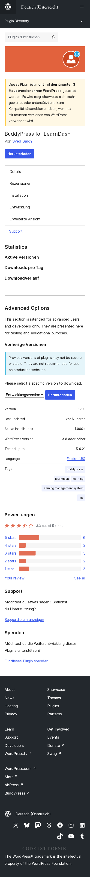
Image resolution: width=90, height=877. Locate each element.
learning (78, 478)
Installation (18, 195)
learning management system (63, 488)
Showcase (56, 689)
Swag (54, 753)
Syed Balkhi (22, 141)
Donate (56, 745)
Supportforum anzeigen (24, 619)
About (10, 689)
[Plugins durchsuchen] (53, 37)
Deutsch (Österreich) (33, 814)
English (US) (76, 459)
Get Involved (58, 729)
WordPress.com (20, 768)
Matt (11, 777)
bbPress (14, 785)
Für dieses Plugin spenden (26, 661)
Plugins (53, 706)
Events (53, 737)
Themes (54, 698)
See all (79, 578)
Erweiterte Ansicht (25, 219)
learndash (62, 478)
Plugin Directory (17, 21)
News (9, 698)
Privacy (11, 714)
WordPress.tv (18, 753)
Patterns (54, 714)
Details (15, 171)
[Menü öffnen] (82, 7)
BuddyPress (17, 793)
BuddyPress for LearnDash (38, 134)
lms (81, 497)
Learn (9, 729)
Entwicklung (19, 207)
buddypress (75, 469)
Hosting (11, 706)
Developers (14, 745)
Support (16, 231)
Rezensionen (20, 183)
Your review (14, 578)
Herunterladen (19, 154)
